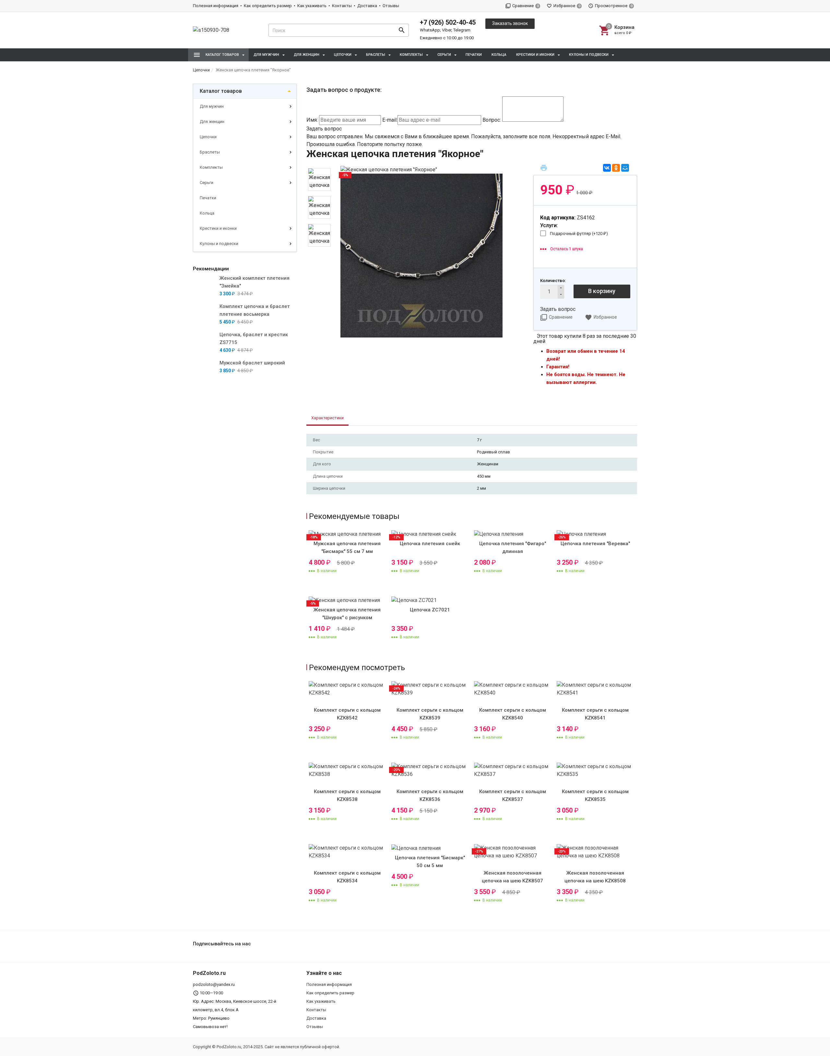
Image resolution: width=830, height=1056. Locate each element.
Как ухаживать (311, 5)
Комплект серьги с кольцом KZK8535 (595, 795)
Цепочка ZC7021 (430, 610)
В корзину (601, 291)
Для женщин (212, 121)
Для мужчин (212, 106)
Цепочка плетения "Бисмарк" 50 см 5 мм (430, 861)
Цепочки (208, 136)
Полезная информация (215, 5)
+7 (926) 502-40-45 (448, 22)
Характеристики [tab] (327, 417)
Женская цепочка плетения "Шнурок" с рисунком (347, 613)
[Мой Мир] (625, 168)
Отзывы (391, 5)
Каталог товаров (221, 91)
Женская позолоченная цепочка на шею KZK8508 (595, 877)
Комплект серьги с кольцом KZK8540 (512, 714)
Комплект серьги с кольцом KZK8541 (595, 714)
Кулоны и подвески (219, 243)
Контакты (342, 5)
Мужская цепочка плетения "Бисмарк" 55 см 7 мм (347, 547)
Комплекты (211, 167)
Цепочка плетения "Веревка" (595, 543)
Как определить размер (268, 5)
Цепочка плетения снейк (430, 543)
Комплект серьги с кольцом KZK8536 (430, 795)
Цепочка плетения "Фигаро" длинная (512, 547)
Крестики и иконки (218, 228)
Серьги (206, 182)
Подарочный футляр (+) (579, 233)
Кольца (499, 55)
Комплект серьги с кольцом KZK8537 (512, 795)
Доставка (367, 5)
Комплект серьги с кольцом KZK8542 (347, 714)
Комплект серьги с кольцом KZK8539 (430, 714)
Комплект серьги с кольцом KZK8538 (347, 795)
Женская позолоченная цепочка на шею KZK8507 (512, 877)
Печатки (474, 55)
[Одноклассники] (616, 168)
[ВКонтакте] (607, 168)
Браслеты (210, 152)
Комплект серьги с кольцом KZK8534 (347, 877)
